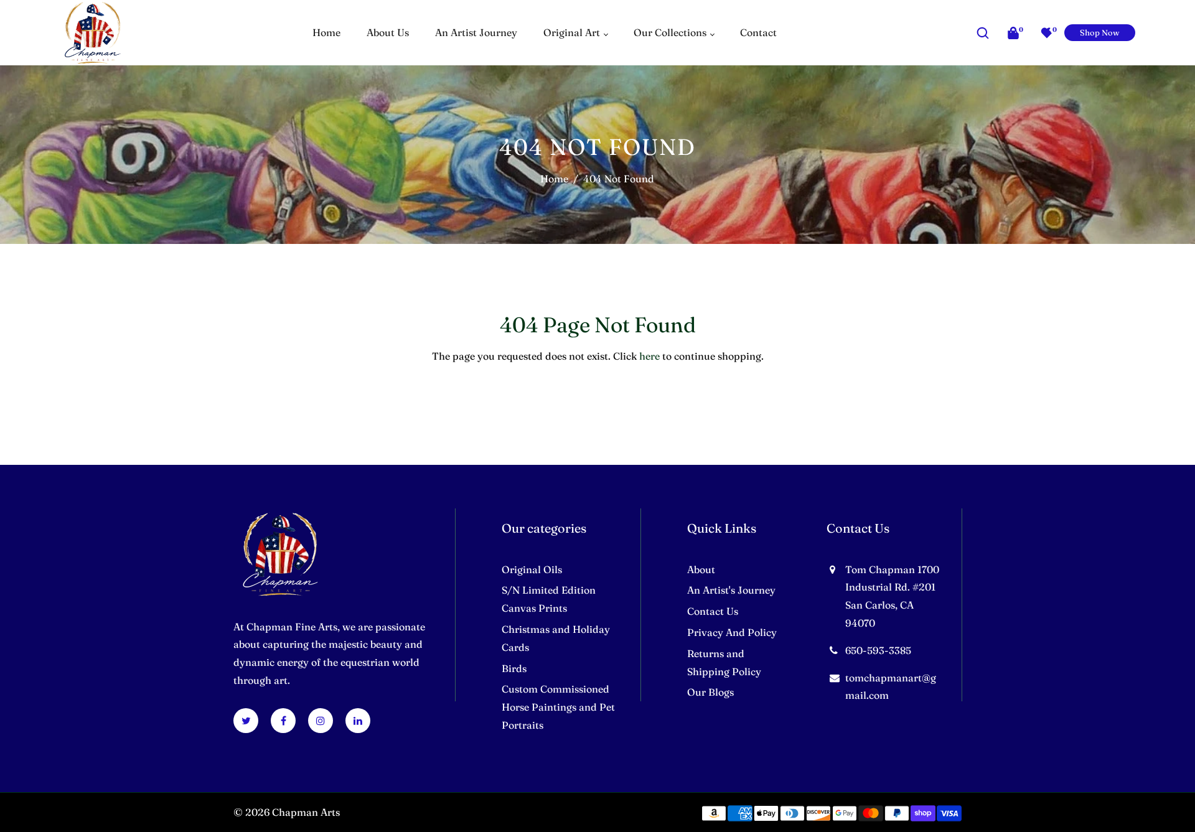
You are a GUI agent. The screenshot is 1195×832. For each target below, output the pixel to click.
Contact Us (712, 611)
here (649, 356)
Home (554, 178)
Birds (514, 668)
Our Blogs (710, 692)
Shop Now (1100, 32)
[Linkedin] (358, 720)
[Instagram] (320, 720)
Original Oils (532, 569)
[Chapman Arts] (92, 31)
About (701, 569)
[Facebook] (283, 720)
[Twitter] (246, 720)
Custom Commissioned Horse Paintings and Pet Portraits (558, 707)
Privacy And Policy (732, 632)
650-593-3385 (878, 650)
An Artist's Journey (731, 590)
